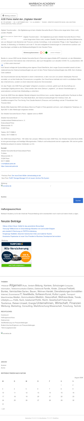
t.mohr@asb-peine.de (8, 163)
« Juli (3, 409)
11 (15, 393)
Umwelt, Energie (28, 303)
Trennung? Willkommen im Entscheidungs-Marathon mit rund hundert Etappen (29, 228)
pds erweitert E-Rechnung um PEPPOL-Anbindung (19, 231)
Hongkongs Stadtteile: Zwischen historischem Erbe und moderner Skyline (27, 234)
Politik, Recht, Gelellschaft (24, 300)
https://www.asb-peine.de (9, 166)
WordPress (55, 418)
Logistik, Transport (67, 294)
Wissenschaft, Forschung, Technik (65, 305)
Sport (70, 300)
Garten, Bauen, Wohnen (34, 291)
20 (38, 396)
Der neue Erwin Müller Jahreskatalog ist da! (26, 175)
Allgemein (36, 22)
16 (73, 393)
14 (50, 393)
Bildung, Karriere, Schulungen (49, 285)
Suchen (3, 197)
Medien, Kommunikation (24, 297)
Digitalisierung (6, 24)
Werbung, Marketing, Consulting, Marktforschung (25, 305)
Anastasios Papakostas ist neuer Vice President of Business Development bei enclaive (32, 236)
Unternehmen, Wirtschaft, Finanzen (58, 303)
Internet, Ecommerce (10, 294)
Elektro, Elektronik (35, 288)
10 (3, 393)
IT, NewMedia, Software (32, 294)
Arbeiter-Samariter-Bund (56, 22)
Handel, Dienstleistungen (58, 291)
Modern (11, 300)
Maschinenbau (7, 297)
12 (26, 393)
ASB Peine (72, 22)
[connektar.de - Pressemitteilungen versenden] (25, 186)
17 (3, 396)
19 (26, 396)
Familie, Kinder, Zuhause (55, 288)
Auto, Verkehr (29, 285)
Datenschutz (28, 418)
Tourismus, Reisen (10, 303)
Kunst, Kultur (51, 294)
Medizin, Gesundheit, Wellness (52, 297)
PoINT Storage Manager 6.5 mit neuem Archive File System (29, 178)
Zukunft (19, 24)
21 (50, 396)
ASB (67, 22)
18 (15, 396)
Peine (14, 24)
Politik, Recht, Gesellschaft (48, 299)
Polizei (64, 299)
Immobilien (76, 291)
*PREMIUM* (5, 286)
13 (38, 393)
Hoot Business (43, 418)
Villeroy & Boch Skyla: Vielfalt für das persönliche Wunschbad (23, 226)
